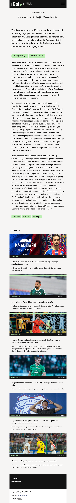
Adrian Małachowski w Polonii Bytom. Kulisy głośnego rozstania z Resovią (34, 263)
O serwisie (14, 478)
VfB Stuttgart (36, 217)
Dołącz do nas (16, 481)
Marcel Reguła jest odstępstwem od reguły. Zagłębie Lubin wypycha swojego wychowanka (35, 341)
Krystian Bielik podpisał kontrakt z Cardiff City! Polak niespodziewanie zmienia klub (34, 421)
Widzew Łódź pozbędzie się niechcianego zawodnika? (34, 461)
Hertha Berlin (16, 217)
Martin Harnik (26, 217)
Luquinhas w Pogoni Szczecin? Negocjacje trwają (32, 302)
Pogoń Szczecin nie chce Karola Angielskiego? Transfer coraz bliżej (37, 384)
